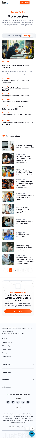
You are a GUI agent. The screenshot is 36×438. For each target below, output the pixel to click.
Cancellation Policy (7, 342)
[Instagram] (8, 402)
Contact (4, 339)
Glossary (4, 353)
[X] (18, 402)
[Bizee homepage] (5, 2)
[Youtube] (28, 402)
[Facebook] (13, 402)
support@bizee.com (24, 328)
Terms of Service (12, 418)
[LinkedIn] (23, 402)
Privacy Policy (6, 346)
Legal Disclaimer (6, 349)
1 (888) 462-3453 (9, 328)
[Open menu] (32, 2)
